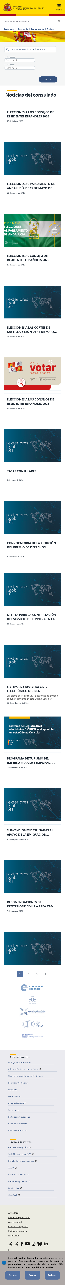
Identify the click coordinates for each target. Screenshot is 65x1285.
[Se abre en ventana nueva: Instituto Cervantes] (32, 1000)
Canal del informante (17, 1123)
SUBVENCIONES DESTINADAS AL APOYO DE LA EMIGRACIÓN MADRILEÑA (30, 832)
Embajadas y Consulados (19, 1062)
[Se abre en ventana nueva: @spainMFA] (16, 1244)
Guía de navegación (18, 1226)
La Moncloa (13, 1188)
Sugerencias (13, 1110)
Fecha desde (10, 57)
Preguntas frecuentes (18, 1082)
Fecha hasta (10, 64)
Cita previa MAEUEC (17, 1103)
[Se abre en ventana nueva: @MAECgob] (10, 1244)
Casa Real (12, 1195)
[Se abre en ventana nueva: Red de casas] (32, 1024)
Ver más (12, 1275)
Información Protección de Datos (23, 1069)
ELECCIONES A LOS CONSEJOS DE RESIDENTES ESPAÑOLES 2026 (30, 114)
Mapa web (13, 1235)
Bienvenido (23, 29)
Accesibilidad (15, 1222)
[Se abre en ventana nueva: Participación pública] (32, 1012)
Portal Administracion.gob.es (21, 1161)
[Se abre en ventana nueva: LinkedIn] (46, 1244)
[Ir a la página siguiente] (45, 974)
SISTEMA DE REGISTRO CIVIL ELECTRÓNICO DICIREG (27, 689)
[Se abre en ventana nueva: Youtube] (27, 1244)
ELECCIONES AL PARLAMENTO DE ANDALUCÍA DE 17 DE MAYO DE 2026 (31, 186)
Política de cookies (17, 1231)
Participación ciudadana (19, 1116)
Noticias (50, 29)
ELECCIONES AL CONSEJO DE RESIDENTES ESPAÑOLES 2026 (28, 258)
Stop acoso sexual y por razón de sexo (25, 1076)
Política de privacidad (19, 1217)
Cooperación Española (18, 1147)
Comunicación (37, 29)
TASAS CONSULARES (21, 471)
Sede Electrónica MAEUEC (20, 1154)
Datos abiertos (14, 1096)
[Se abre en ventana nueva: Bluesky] (39, 1244)
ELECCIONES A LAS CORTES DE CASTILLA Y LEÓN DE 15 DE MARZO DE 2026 (32, 329)
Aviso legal (13, 1212)
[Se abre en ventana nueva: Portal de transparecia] (32, 1036)
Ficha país (12, 1089)
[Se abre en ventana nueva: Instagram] (34, 1244)
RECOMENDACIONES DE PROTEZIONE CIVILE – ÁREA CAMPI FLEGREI (32, 904)
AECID (11, 1167)
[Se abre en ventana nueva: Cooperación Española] (32, 988)
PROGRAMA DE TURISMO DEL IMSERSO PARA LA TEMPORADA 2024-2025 (30, 760)
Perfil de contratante (17, 1130)
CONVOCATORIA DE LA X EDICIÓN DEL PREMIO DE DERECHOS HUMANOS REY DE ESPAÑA (31, 545)
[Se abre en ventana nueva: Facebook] (22, 1244)
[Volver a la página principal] (23, 7)
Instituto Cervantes (17, 1174)
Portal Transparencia (17, 1181)
